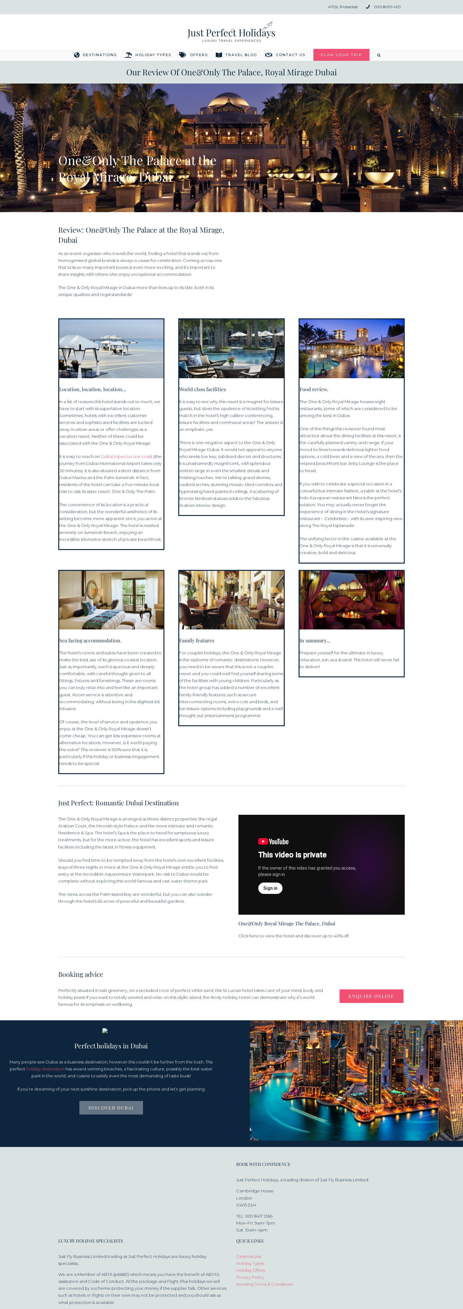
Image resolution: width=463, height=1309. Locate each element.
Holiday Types (250, 1263)
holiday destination (45, 1068)
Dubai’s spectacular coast (126, 456)
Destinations (248, 1256)
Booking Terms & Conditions (264, 1284)
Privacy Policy (250, 1277)
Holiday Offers (250, 1270)
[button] (379, 55)
